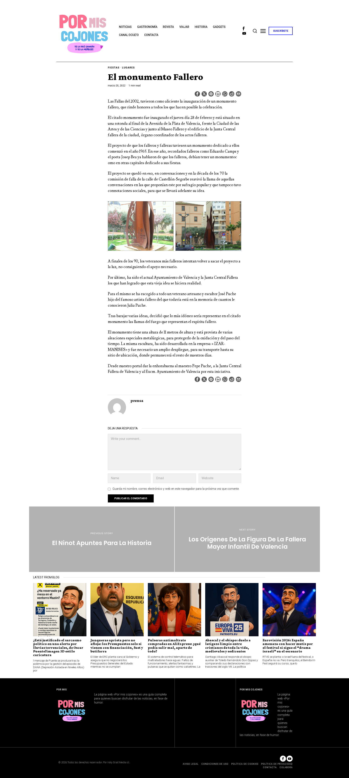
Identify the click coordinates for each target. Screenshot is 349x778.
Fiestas (113, 67)
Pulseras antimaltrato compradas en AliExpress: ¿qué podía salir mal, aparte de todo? (174, 645)
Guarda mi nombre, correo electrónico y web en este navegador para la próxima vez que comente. (175, 489)
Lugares (128, 67)
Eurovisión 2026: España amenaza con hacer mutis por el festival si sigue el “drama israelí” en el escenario (288, 645)
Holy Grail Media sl (118, 762)
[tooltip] (243, 28)
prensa (136, 400)
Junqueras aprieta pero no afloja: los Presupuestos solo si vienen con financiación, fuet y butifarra (116, 645)
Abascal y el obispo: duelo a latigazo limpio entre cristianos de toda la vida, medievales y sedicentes (228, 645)
